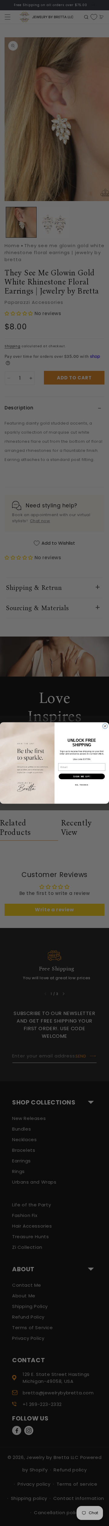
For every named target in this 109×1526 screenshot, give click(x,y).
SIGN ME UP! (81, 776)
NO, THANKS (81, 785)
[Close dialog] (105, 726)
